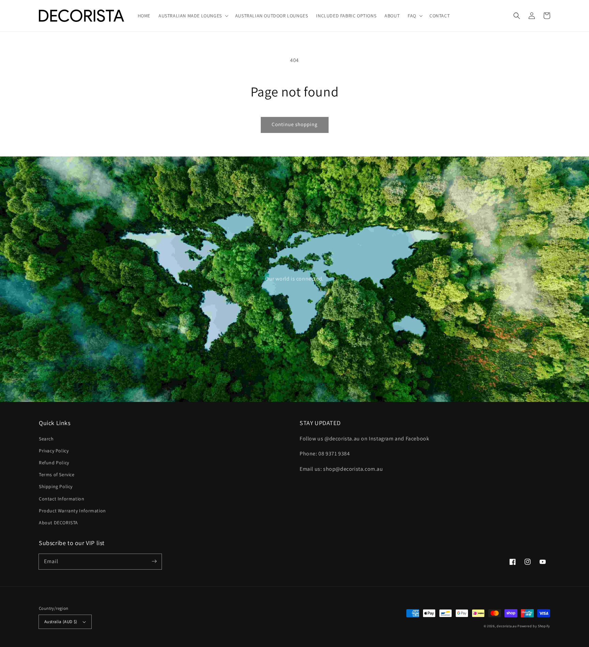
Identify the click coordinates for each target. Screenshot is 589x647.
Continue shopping (295, 124)
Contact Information (61, 499)
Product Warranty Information (72, 511)
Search (46, 439)
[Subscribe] (154, 561)
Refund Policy (54, 463)
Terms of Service (57, 474)
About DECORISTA (58, 523)
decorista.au (506, 626)
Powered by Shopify (533, 626)
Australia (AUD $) (60, 622)
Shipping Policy (56, 486)
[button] (516, 15)
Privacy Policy (54, 451)
